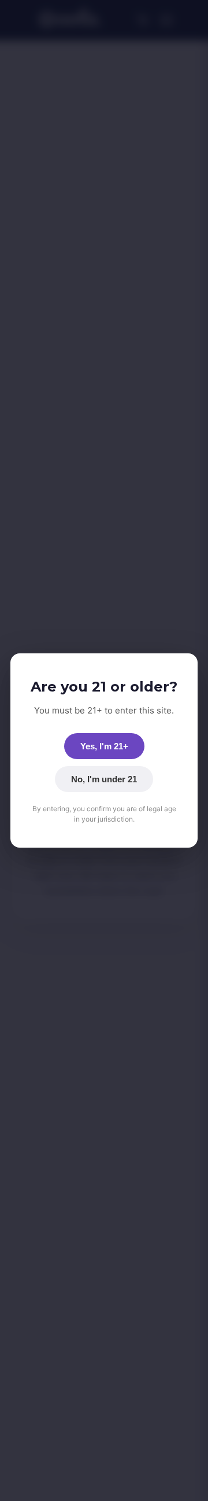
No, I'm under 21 (104, 779)
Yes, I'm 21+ (104, 746)
